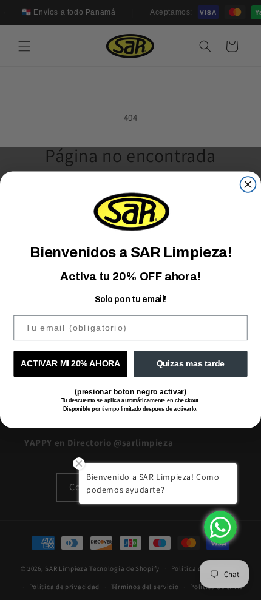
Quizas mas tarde (191, 364)
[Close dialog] (248, 184)
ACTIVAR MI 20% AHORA (71, 364)
